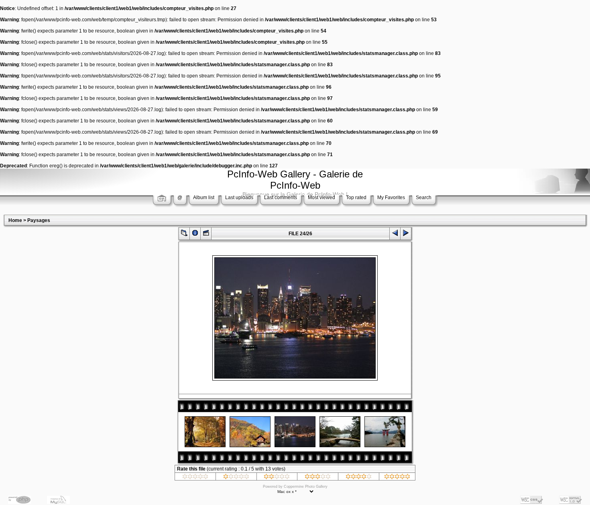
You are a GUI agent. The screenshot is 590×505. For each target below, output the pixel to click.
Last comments (280, 197)
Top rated (356, 197)
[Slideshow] (206, 235)
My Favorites (391, 197)
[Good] (318, 478)
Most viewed (321, 197)
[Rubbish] (195, 478)
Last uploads (239, 197)
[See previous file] (395, 235)
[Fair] (277, 478)
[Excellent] (359, 478)
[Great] (397, 478)
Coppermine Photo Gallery (306, 487)
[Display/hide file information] (195, 235)
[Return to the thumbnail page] (184, 235)
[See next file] (406, 235)
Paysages (38, 220)
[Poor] (236, 478)
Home (15, 220)
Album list (203, 197)
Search (423, 197)
